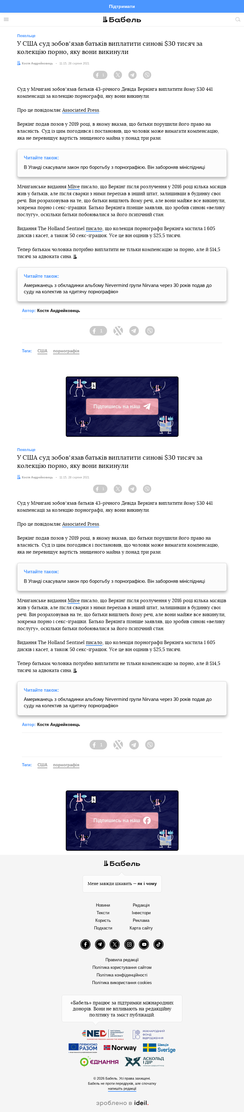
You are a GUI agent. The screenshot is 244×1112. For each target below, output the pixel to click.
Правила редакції (122, 959)
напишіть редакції (122, 1088)
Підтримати (122, 6)
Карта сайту (141, 928)
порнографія (66, 351)
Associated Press (80, 110)
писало (94, 228)
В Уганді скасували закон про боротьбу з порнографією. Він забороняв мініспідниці (114, 167)
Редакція (141, 905)
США (42, 351)
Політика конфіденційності (122, 975)
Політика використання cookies (122, 982)
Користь (103, 920)
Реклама (141, 920)
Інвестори (141, 912)
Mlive (74, 186)
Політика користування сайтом (122, 967)
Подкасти (103, 928)
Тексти (103, 912)
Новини (103, 905)
